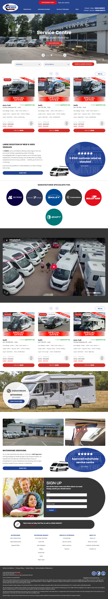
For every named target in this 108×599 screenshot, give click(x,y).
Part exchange (16, 79)
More (77, 9)
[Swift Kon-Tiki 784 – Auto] (89, 90)
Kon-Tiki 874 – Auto (44, 342)
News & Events (92, 542)
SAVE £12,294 (7, 314)
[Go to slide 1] (46, 55)
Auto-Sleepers (41, 545)
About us (92, 538)
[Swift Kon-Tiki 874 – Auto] (54, 324)
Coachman (41, 552)
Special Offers (15, 545)
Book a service (66, 545)
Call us (25, 525)
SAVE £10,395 (78, 79)
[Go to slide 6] (55, 55)
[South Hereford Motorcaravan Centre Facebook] (99, 573)
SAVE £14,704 (43, 314)
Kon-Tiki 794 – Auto (44, 107)
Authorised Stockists (41, 538)
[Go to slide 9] (60, 55)
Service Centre (66, 542)
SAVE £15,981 (7, 79)
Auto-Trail (7, 105)
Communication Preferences (43, 568)
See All (100, 74)
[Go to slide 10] (61, 55)
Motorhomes (27, 9)
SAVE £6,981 (78, 314)
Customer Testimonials (92, 545)
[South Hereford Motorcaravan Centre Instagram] (94, 573)
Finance (66, 549)
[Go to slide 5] (53, 55)
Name (48, 492)
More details (84, 166)
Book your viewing (63, 2)
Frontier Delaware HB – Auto (12, 107)
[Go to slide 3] (49, 55)
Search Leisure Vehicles (83, 64)
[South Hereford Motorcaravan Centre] (10, 9)
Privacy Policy (20, 568)
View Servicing (54, 43)
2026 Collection (16, 401)
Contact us (32, 525)
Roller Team (41, 560)
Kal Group (102, 578)
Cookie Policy (30, 568)
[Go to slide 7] (56, 55)
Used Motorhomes (15, 542)
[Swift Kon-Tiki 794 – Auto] (54, 90)
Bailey (41, 549)
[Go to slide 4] (51, 55)
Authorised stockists (44, 9)
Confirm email (50, 504)
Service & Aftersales (63, 9)
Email (48, 498)
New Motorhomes (15, 538)
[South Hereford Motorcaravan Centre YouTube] (103, 573)
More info (22, 173)
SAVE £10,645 (43, 79)
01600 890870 (18, 573)
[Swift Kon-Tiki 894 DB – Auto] (19, 324)
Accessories (67, 538)
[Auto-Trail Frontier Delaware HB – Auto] (19, 90)
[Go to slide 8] (58, 55)
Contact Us (92, 549)
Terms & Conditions (8, 568)
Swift (40, 105)
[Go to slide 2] (48, 55)
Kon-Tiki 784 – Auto (79, 107)
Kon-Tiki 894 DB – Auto (10, 342)
